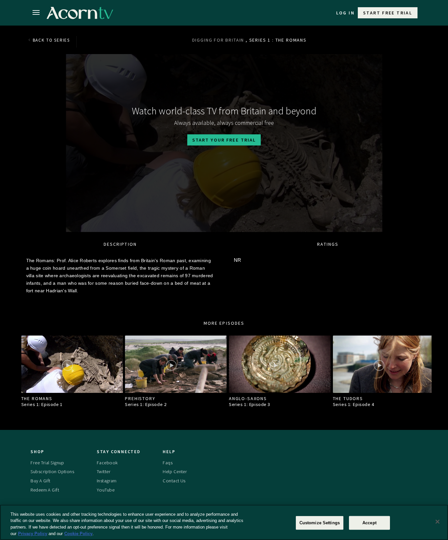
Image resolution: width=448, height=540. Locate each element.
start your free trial (224, 140)
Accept (369, 522)
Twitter (104, 471)
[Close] (437, 521)
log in (345, 13)
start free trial (387, 13)
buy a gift (40, 481)
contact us (174, 481)
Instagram (107, 481)
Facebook (107, 463)
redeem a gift (45, 490)
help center (175, 471)
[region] (224, 522)
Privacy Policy (32, 533)
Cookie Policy (78, 533)
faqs (168, 463)
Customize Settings (319, 522)
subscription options (52, 471)
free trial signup (47, 463)
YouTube (105, 490)
